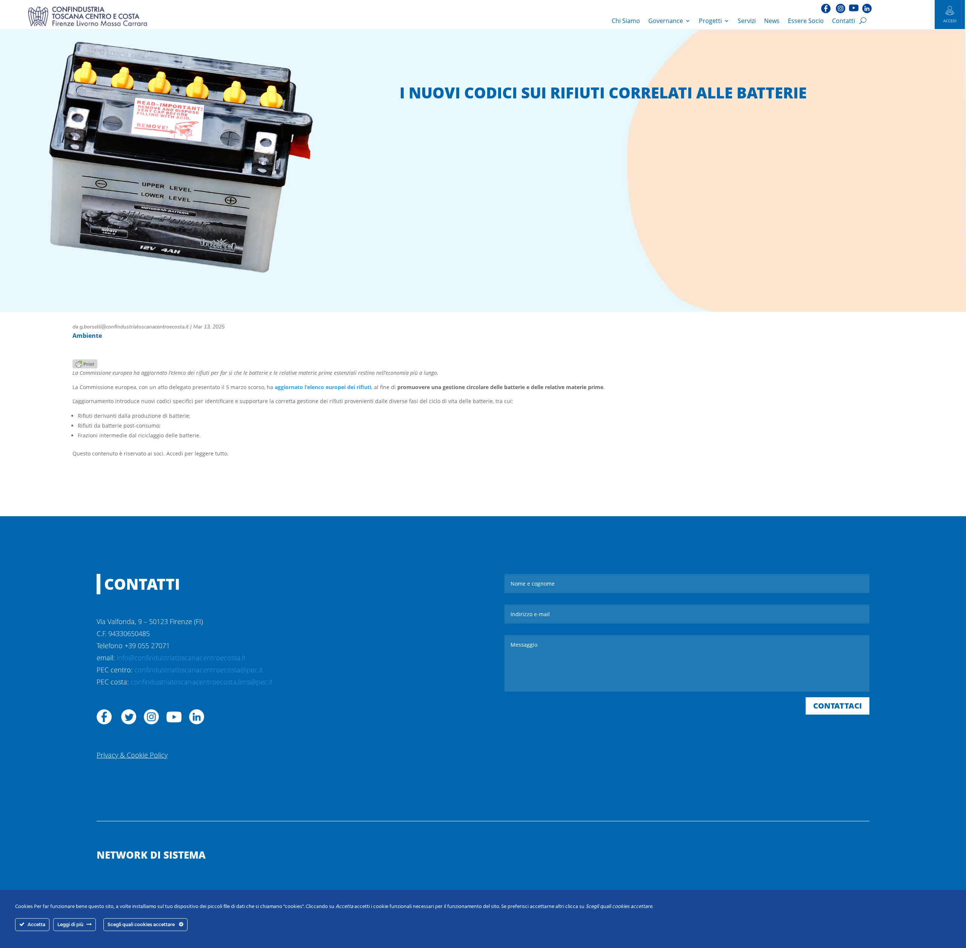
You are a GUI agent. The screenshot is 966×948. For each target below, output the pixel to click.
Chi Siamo (626, 21)
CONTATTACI (837, 706)
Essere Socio (806, 21)
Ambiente (87, 335)
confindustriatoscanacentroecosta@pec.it (198, 669)
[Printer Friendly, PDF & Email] (84, 363)
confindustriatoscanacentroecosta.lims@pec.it (202, 681)
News (772, 21)
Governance (665, 21)
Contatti (843, 21)
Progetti (710, 21)
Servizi (747, 21)
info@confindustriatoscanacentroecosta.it (181, 657)
